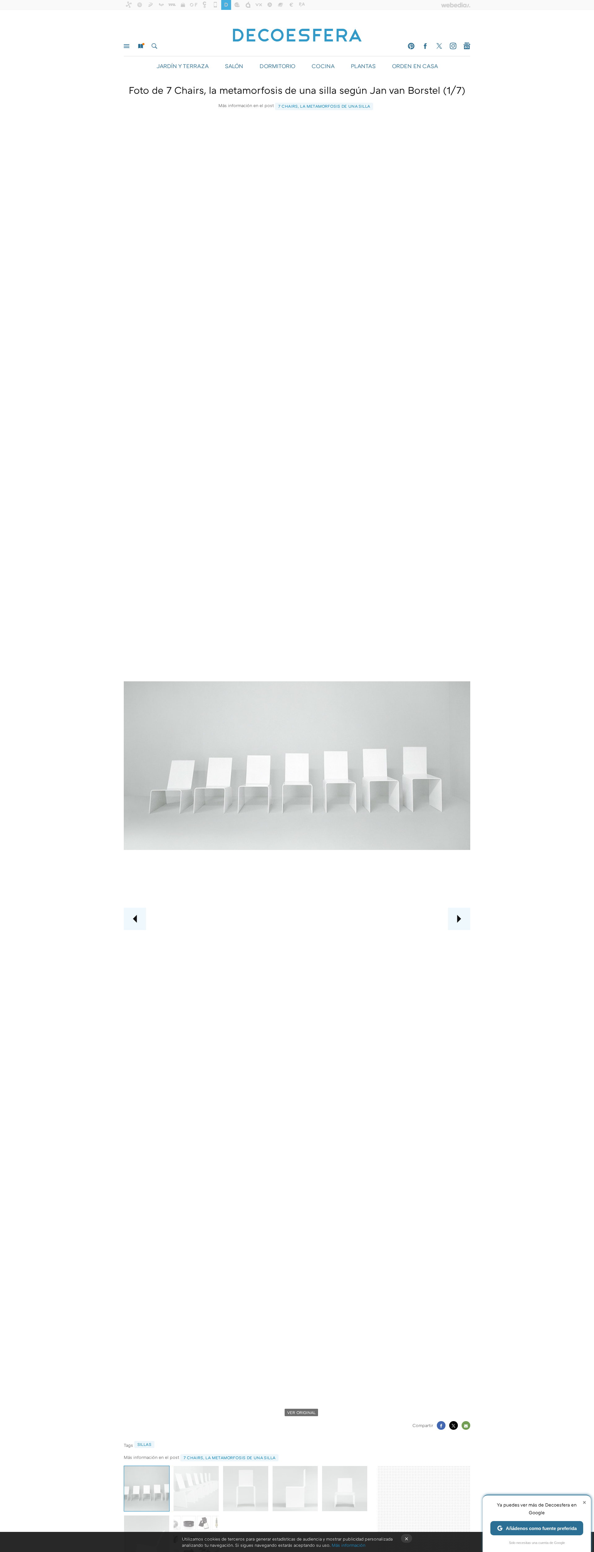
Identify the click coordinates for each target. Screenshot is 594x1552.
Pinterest (411, 46)
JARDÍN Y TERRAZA (183, 66)
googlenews (467, 46)
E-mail (466, 1425)
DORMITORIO (277, 66)
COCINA (323, 66)
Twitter (439, 46)
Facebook (425, 46)
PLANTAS (363, 66)
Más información (348, 1545)
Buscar (154, 46)
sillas (144, 1444)
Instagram (453, 46)
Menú (126, 46)
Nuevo (140, 46)
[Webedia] (455, 5)
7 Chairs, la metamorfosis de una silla (324, 106)
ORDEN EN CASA (415, 66)
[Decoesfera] (297, 32)
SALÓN (234, 66)
